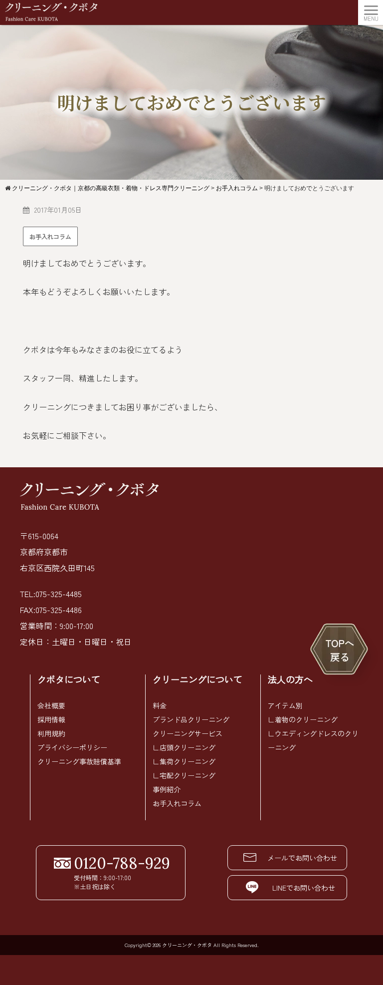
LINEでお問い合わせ (303, 888)
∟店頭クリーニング (184, 747)
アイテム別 (285, 705)
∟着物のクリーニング (303, 719)
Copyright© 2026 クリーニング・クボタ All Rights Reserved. (191, 945)
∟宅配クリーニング (184, 775)
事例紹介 (167, 789)
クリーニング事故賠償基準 (79, 761)
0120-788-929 (122, 863)
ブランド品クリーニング (191, 719)
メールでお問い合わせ (302, 858)
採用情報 (51, 719)
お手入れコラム (50, 236)
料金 (160, 705)
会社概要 (51, 705)
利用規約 (51, 733)
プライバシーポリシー (72, 747)
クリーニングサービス (187, 733)
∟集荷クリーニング (184, 761)
